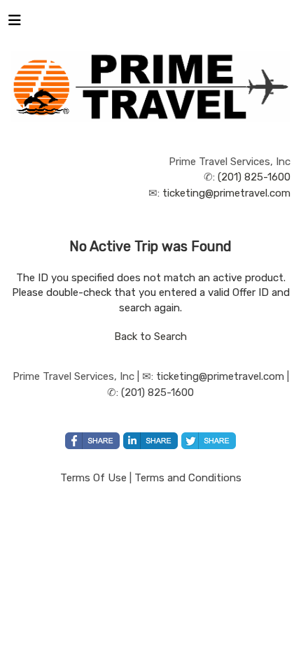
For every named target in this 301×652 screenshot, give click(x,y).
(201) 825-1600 (254, 177)
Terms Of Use (93, 478)
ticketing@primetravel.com (226, 193)
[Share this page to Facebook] (92, 440)
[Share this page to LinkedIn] (150, 440)
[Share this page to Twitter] (208, 440)
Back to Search (150, 336)
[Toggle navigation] (15, 24)
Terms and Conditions (187, 478)
